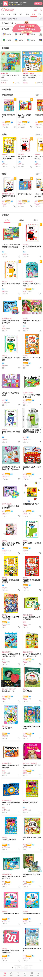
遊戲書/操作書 (12, 19)
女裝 (14, 14)
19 (26, 967)
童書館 (4, 19)
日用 (8, 14)
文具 (27, 14)
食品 (21, 14)
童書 (33, 14)
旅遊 (2, 14)
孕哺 (39, 14)
